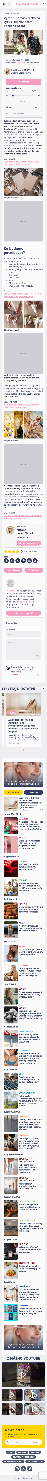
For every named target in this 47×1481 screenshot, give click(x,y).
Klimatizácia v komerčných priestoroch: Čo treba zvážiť (31, 1186)
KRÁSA (22, 837)
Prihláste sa (11, 590)
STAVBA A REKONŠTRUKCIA (27, 1160)
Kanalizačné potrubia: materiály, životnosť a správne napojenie (29, 1207)
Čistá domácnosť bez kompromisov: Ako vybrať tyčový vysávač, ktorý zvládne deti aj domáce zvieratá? (29, 1294)
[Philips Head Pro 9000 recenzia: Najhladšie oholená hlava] (35, 1395)
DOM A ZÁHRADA (27, 1093)
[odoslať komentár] (37, 656)
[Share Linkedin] (29, 560)
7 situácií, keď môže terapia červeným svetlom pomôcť (28, 866)
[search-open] (9, 4)
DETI (21, 1074)
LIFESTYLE (23, 818)
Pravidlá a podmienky (23, 1457)
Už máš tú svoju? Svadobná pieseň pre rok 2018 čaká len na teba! (22, 163)
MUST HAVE (14, 14)
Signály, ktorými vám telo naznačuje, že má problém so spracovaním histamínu (31, 887)
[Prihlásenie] (4, 4)
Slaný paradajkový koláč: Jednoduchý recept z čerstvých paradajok (31, 909)
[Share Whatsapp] (12, 560)
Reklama (35, 1452)
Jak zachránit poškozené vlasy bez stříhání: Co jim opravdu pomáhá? (31, 952)
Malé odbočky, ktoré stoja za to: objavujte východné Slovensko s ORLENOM (29, 1038)
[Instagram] (17, 1468)
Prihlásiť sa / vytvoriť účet (23, 613)
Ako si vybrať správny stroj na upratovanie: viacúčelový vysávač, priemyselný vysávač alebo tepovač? (29, 1143)
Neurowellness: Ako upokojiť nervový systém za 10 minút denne (31, 928)
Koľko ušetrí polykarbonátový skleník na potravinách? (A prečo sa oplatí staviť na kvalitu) (31, 1101)
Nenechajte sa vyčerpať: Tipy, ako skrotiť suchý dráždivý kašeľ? (30, 994)
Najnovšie (34, 792)
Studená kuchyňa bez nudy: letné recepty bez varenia (30, 1268)
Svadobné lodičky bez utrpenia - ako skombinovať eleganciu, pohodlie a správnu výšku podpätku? (30, 803)
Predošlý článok (13, 570)
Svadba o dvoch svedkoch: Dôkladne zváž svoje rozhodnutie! (21, 406)
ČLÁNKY (23, 989)
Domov (6, 14)
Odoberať (36, 1442)
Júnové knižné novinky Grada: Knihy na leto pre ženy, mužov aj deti (30, 1311)
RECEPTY (23, 903)
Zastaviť (23, 101)
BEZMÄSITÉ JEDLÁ (27, 1263)
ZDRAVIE (23, 861)
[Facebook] (29, 1468)
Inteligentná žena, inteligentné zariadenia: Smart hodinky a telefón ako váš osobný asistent (30, 1014)
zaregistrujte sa (24, 601)
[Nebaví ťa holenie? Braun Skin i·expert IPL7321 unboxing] (12, 1409)
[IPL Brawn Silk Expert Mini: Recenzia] (35, 1409)
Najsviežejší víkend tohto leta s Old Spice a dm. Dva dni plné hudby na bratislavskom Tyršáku (31, 825)
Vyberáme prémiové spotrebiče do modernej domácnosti (30, 1249)
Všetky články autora (29, 543)
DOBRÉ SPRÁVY (26, 1031)
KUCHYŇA (23, 1244)
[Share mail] (35, 560)
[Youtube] (23, 1468)
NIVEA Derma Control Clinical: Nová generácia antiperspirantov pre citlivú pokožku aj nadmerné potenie (30, 1058)
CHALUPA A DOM (27, 1201)
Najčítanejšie (13, 792)
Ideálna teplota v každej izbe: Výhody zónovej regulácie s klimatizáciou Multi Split (31, 1227)
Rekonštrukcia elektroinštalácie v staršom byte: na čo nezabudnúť (28, 1168)
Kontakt (22, 1452)
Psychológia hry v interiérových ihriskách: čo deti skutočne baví (30, 1079)
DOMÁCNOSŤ (25, 1116)
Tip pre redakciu (35, 1461)
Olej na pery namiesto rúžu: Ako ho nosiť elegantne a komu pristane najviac (29, 844)
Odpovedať (15, 675)
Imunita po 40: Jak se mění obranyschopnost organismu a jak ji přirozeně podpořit (30, 972)
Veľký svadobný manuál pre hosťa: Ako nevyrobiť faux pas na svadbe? (22, 295)
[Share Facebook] (6, 560)
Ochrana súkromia (13, 1461)
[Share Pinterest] (23, 560)
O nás (10, 1452)
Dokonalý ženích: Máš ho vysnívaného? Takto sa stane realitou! (23, 517)
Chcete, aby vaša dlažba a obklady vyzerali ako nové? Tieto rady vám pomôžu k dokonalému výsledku (30, 1124)
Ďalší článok (34, 570)
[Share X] (17, 560)
